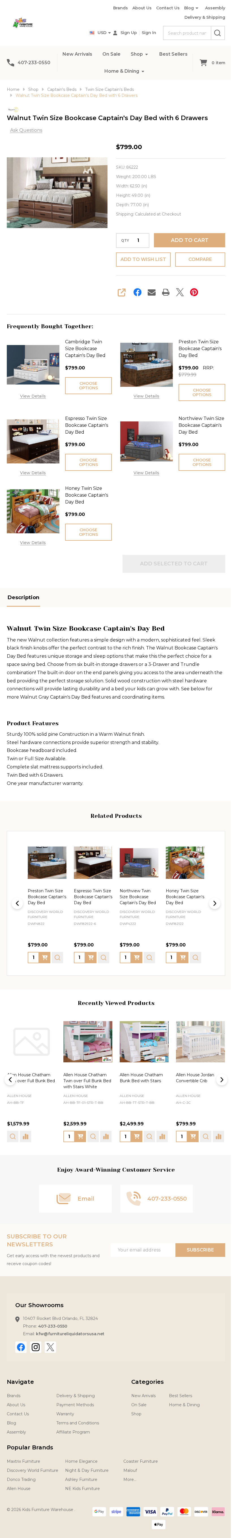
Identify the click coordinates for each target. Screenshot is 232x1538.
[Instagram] (35, 1345)
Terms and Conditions (77, 1420)
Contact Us (163, 8)
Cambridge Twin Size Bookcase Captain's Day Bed (84, 348)
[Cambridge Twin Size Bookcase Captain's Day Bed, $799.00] (181, 862)
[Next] (210, 902)
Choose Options (86, 385)
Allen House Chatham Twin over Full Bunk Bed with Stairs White (86, 1078)
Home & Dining (139, 71)
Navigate (20, 1379)
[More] (163, 54)
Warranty (65, 1411)
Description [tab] (23, 597)
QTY (123, 240)
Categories (145, 1379)
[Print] (164, 292)
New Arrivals (94, 54)
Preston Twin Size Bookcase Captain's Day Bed (196, 348)
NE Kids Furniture (82, 1486)
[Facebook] (135, 292)
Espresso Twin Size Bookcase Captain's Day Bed (85, 425)
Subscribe (196, 1247)
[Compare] (25, 1134)
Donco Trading (21, 1477)
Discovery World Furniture (32, 1468)
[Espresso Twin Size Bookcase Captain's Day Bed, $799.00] (46, 862)
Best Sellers (97, 71)
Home (13, 89)
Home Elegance (81, 1459)
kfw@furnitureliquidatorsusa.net (70, 1331)
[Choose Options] (44, 956)
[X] (178, 292)
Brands (116, 8)
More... (129, 1477)
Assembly (211, 8)
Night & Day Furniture (87, 1468)
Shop (154, 54)
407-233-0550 (52, 1323)
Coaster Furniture (140, 1459)
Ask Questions (26, 130)
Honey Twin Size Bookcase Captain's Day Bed (85, 495)
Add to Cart (186, 240)
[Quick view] (57, 956)
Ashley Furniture (81, 1477)
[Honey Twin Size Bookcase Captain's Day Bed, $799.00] (136, 862)
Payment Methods (75, 1402)
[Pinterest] (192, 292)
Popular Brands (30, 1445)
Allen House (19, 1093)
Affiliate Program (73, 1429)
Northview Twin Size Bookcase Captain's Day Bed (195, 425)
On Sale (128, 54)
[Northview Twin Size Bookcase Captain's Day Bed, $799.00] (91, 862)
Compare (196, 259)
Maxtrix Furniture (23, 1459)
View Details (32, 395)
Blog (185, 8)
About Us (137, 8)
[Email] (150, 292)
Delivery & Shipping (200, 17)
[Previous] (17, 902)
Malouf (130, 1468)
